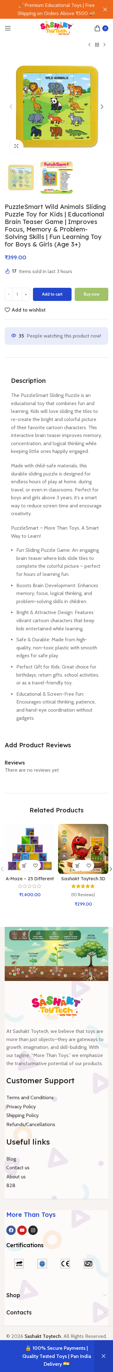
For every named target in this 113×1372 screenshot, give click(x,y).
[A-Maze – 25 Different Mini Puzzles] (30, 849)
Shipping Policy (22, 1115)
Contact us (18, 1168)
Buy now (91, 294)
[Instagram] (33, 1230)
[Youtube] (22, 1230)
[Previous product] (89, 45)
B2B (10, 1185)
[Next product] (104, 45)
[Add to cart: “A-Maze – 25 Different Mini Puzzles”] (24, 865)
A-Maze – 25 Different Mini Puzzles (30, 881)
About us (16, 1177)
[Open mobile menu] (8, 28)
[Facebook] (11, 1230)
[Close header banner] (105, 9)
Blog (11, 1159)
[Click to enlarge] (16, 147)
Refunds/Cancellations (30, 1124)
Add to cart (52, 294)
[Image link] (56, 1005)
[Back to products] (97, 45)
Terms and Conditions (30, 1097)
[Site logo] (56, 28)
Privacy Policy (21, 1107)
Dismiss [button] (103, 1356)
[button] (11, 106)
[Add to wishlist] (35, 865)
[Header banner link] (47, 9)
